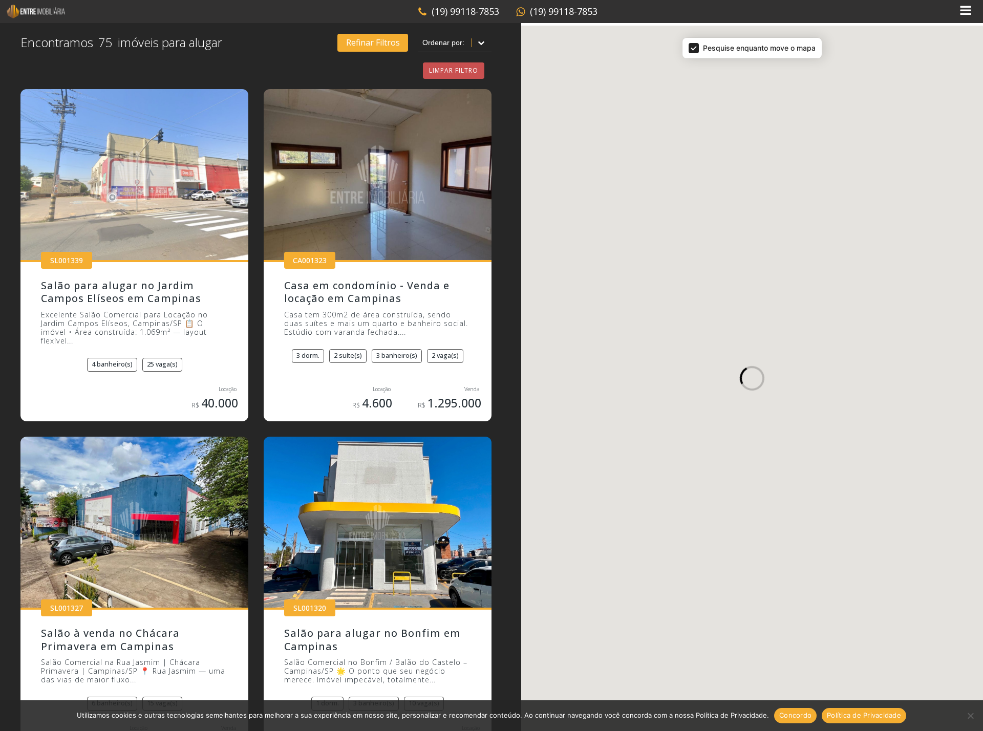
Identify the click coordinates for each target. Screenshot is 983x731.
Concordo (795, 715)
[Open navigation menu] (965, 11)
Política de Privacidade (864, 715)
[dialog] (752, 365)
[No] (970, 716)
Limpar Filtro (453, 70)
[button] (458, 11)
